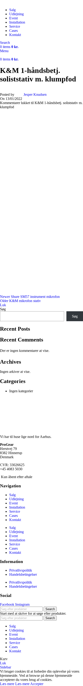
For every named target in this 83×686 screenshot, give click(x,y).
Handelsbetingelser (23, 574)
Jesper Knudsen (35, 94)
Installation (17, 507)
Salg (12, 495)
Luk (3, 305)
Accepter (36, 684)
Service (14, 511)
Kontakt (15, 520)
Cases (13, 516)
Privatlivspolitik (20, 570)
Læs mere (15, 684)
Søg (3, 309)
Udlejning (16, 499)
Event (13, 503)
